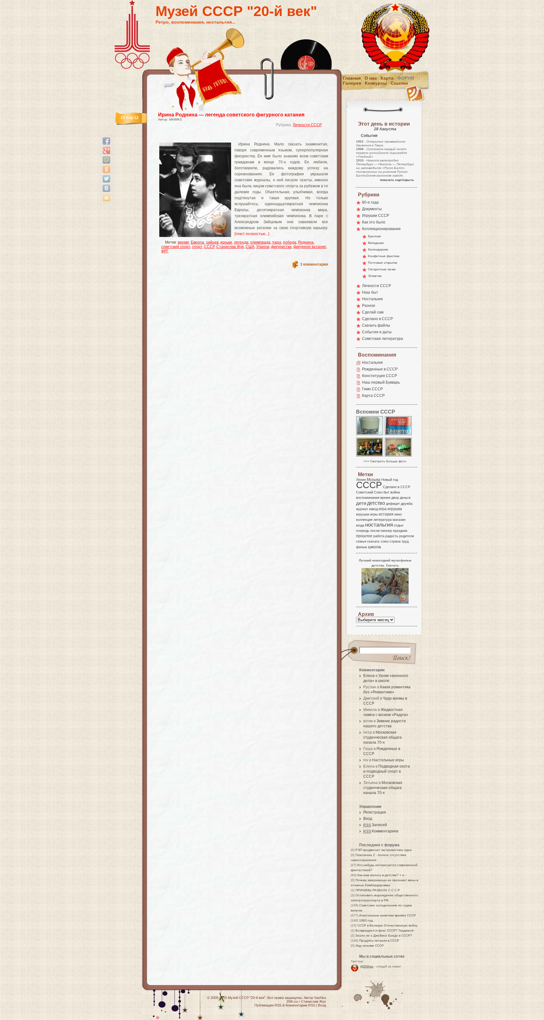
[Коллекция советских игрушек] (370, 456)
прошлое (364, 536)
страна (394, 541)
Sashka (320, 998)
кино (398, 514)
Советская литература (382, 338)
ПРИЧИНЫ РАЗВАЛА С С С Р (377, 890)
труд (405, 541)
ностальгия (379, 525)
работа (378, 536)
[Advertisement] (235, 137)
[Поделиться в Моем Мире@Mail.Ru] (106, 160)
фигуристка (281, 247)
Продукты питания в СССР (379, 940)
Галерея (352, 83)
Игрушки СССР (375, 215)
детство (376, 503)
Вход (367, 818)
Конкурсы (376, 83)
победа (289, 242)
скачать (373, 541)
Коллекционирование (381, 229)
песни (375, 531)
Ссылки (399, 83)
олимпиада (260, 242)
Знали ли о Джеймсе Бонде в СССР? (383, 935)
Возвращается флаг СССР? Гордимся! (384, 930)
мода (360, 525)
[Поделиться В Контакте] (106, 188)
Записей (375, 825)
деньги (405, 497)
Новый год (389, 480)
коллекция (364, 519)
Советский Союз (369, 492)
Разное (368, 305)
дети (361, 503)
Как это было (373, 222)
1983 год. (366, 920)
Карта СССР (373, 395)
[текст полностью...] (252, 234)
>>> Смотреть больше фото (385, 461)
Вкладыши (376, 243)
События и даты (377, 332)
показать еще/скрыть (397, 180)
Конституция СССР (379, 376)
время (183, 242)
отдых (399, 525)
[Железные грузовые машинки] (398, 456)
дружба (406, 503)
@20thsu (366, 966)
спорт (197, 247)
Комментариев (380, 831)
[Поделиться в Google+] (106, 150)
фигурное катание (309, 247)
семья (361, 541)
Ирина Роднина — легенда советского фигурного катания (231, 114)
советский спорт (175, 247)
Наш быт (370, 292)
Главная (352, 78)
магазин (399, 519)
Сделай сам (372, 312)
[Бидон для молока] (370, 435)
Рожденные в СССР (380, 369)
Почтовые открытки (382, 262)
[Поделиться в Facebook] (106, 141)
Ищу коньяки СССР (369, 945)
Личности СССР (307, 125)
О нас (371, 78)
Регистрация (374, 812)
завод (373, 509)
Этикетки (375, 276)
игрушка (395, 509)
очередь (362, 531)
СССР (209, 247)
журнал (362, 509)
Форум (405, 78)
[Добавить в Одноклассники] (106, 169)
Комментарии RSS (300, 1005)
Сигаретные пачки (382, 269)
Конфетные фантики (384, 256)
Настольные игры (388, 760)
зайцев (212, 242)
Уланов (262, 247)
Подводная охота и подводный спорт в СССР (386, 771)
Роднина (306, 242)
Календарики (378, 249)
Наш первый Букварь (381, 382)
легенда (241, 242)
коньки (226, 242)
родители (406, 536)
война (395, 492)
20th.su (292, 1001)
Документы (372, 209)
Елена (369, 675)
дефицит (393, 503)
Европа (197, 242)
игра (383, 509)
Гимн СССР (372, 389)
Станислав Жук (230, 247)
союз (384, 541)
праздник (400, 531)
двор (395, 497)
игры (374, 514)
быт (386, 492)
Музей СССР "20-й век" (236, 11)
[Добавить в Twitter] (106, 179)
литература (382, 519)
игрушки (362, 514)
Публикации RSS (267, 1005)
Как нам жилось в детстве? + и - (381, 875)
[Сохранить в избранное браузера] (106, 197)
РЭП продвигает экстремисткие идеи (383, 850)
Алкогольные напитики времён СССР (387, 915)
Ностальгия (372, 299)
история (386, 514)
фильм (361, 547)
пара (276, 242)
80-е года (370, 202)
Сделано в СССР (377, 319)
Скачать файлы (376, 325)
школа (374, 546)
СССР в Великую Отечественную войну (387, 925)
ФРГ (165, 251)
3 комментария (314, 264)
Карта (387, 78)
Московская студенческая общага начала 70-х (382, 737)
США (250, 247)
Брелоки (374, 236)
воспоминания (367, 497)
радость (391, 536)
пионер (386, 531)
